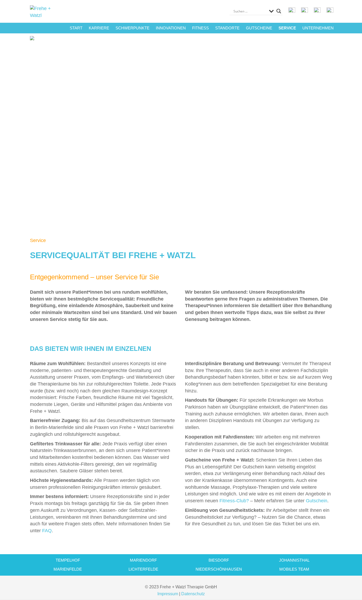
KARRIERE (99, 28)
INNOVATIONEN (171, 28)
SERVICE (287, 28)
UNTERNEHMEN (318, 28)
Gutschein (316, 500)
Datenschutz (193, 594)
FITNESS (200, 28)
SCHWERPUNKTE (132, 28)
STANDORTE (227, 28)
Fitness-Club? (234, 500)
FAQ (47, 530)
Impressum (167, 594)
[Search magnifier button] (278, 11)
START (76, 28)
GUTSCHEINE (259, 28)
